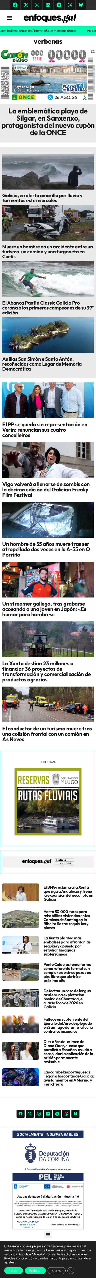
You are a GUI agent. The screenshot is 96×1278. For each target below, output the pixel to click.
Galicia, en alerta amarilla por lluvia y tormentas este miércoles (42, 197)
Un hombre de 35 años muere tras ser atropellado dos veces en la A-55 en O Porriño (46, 549)
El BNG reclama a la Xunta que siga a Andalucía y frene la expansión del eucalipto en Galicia (68, 893)
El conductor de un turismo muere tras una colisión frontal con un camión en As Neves (47, 733)
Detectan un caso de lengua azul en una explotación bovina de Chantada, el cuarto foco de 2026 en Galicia (67, 998)
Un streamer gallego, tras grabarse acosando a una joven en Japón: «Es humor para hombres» (44, 609)
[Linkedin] (48, 5)
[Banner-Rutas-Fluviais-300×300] (48, 834)
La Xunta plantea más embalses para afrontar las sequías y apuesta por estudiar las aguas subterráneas (67, 946)
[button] (48, 1234)
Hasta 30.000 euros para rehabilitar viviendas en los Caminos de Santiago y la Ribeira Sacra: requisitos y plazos (67, 919)
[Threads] (70, 5)
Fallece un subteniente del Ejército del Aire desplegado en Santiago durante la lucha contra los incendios (68, 1025)
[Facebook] (15, 5)
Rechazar (35, 1270)
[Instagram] (37, 5)
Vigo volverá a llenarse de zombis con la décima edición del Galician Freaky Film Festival (46, 489)
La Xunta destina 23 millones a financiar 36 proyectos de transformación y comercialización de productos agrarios (46, 671)
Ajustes (56, 1270)
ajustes (9, 1262)
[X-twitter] (26, 5)
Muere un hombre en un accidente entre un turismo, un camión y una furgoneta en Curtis (47, 251)
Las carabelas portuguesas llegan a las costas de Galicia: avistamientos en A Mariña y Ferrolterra (69, 1078)
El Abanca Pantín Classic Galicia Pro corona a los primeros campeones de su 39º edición (48, 308)
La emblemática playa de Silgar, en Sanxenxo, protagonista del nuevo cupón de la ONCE (48, 121)
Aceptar (14, 1270)
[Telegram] (59, 5)
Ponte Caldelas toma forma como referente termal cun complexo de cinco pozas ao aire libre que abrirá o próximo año (68, 972)
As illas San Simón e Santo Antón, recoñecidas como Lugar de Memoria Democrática (42, 364)
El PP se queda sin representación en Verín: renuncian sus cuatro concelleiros (44, 429)
